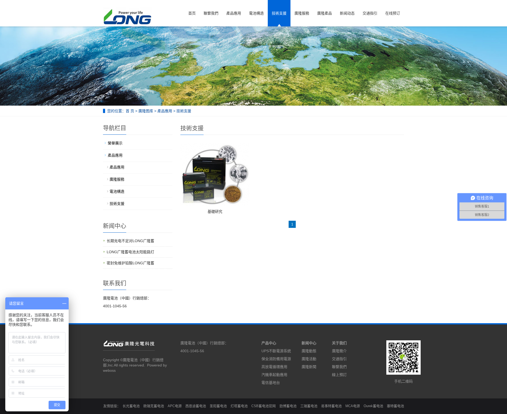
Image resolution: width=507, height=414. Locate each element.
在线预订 (392, 13)
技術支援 (279, 13)
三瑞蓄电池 (308, 406)
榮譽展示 (115, 143)
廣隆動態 (309, 351)
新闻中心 (309, 343)
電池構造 (256, 13)
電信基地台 (270, 382)
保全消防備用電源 (276, 359)
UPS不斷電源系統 (276, 351)
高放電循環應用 (274, 367)
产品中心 (268, 343)
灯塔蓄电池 (239, 406)
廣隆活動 (309, 359)
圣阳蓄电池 (218, 406)
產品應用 (233, 13)
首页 (192, 13)
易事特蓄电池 (331, 406)
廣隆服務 (301, 13)
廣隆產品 (324, 13)
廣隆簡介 (339, 351)
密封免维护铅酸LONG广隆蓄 (130, 263)
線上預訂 (339, 375)
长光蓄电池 (131, 406)
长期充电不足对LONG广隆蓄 (130, 241)
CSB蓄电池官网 (263, 406)
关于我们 (339, 343)
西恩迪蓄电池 (195, 406)
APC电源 (175, 406)
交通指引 (370, 13)
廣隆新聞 (309, 367)
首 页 (130, 111)
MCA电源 (352, 406)
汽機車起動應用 (274, 375)
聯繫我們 (211, 13)
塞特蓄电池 (395, 406)
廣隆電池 (130, 360)
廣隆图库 (145, 111)
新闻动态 (347, 13)
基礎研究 (215, 211)
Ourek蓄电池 (373, 406)
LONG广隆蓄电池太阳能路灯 (130, 252)
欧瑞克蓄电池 (153, 406)
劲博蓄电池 (288, 406)
